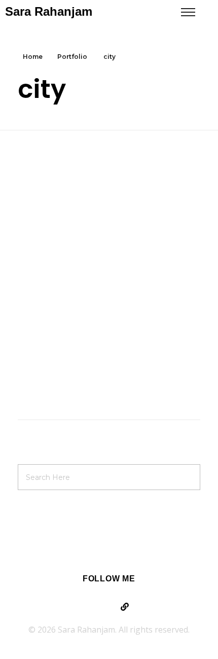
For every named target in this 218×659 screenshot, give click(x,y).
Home (33, 56)
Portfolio (72, 56)
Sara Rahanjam (48, 11)
